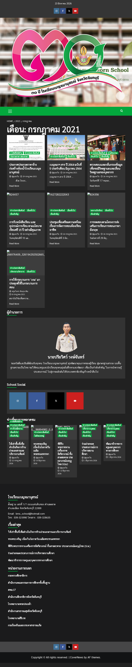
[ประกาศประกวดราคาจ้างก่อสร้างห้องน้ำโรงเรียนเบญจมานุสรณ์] (26, 147)
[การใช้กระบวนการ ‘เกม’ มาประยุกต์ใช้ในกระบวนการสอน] (26, 262)
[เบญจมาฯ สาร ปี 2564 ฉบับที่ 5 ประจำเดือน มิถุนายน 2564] (66, 147)
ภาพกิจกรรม (112, 153)
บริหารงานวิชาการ (17, 271)
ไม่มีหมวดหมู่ (39, 436)
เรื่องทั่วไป (71, 156)
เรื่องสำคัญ (105, 156)
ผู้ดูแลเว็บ (15, 176)
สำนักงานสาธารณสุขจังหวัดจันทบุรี (25, 610)
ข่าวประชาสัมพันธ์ (32, 153)
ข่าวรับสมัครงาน (16, 428)
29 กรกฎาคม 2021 (30, 176)
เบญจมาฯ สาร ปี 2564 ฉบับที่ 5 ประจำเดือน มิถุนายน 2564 (66, 166)
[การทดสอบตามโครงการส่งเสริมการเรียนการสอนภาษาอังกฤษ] (106, 205)
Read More (14, 186)
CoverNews (76, 657)
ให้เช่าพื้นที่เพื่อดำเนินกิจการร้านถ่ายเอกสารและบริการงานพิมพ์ (39, 532)
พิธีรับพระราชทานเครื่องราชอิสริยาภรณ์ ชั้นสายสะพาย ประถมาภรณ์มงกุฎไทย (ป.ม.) (49, 546)
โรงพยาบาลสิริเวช (16, 618)
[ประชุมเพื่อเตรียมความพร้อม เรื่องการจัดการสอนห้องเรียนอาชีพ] (66, 205)
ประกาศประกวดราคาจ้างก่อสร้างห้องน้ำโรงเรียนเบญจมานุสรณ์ (25, 168)
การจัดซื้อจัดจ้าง (16, 153)
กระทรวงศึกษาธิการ (17, 575)
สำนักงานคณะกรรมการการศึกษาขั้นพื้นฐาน (29, 582)
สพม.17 (12, 589)
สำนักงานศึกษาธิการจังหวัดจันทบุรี (25, 596)
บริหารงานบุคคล (89, 428)
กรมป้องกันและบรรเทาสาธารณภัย (24, 625)
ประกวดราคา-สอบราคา (19, 156)
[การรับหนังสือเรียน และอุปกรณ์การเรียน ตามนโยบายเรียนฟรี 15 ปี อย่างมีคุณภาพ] (26, 205)
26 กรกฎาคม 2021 (70, 172)
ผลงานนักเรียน (96, 210)
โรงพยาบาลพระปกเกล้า (19, 603)
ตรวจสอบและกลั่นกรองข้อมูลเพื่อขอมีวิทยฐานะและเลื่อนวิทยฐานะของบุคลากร (106, 168)
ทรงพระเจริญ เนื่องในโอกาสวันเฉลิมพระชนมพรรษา (34, 539)
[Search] (122, 111)
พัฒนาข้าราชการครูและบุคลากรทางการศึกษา (30, 560)
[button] (10, 111)
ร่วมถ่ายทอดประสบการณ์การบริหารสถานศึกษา (31, 553)
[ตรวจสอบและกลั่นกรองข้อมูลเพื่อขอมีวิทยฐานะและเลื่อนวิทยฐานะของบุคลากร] (106, 147)
